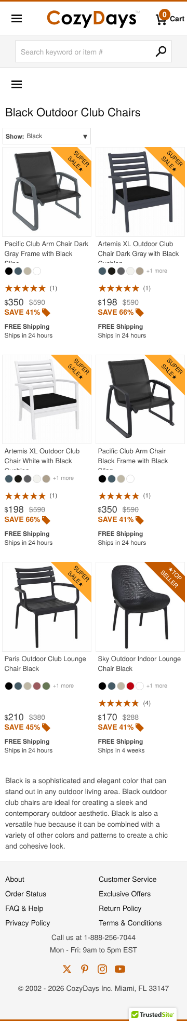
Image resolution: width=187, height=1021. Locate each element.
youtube (120, 969)
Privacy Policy (27, 922)
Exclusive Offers (125, 893)
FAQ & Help (24, 908)
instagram (102, 969)
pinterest (84, 969)
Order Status (25, 893)
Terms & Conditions (130, 922)
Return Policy (120, 908)
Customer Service (127, 879)
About (14, 879)
